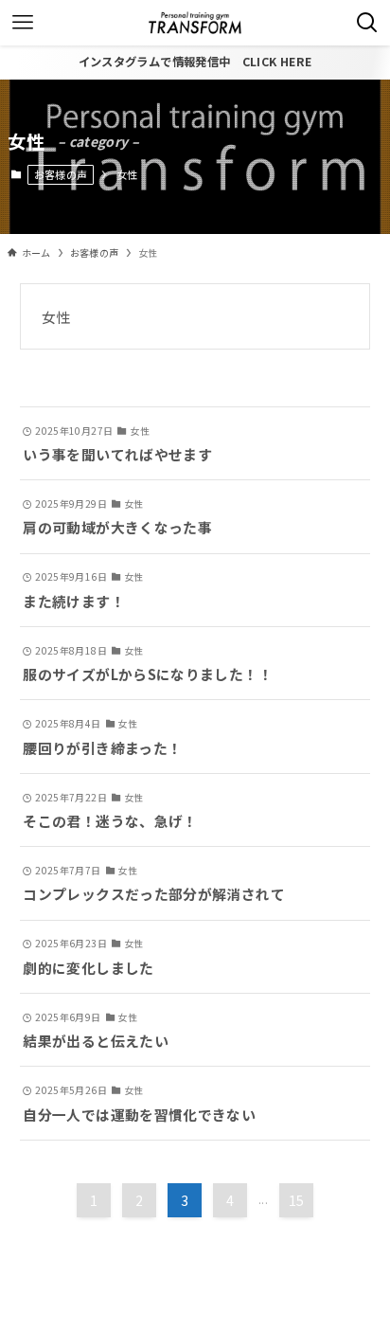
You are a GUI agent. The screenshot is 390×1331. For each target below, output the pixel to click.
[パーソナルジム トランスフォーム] (195, 22)
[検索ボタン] (367, 22)
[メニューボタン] (22, 22)
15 (297, 1200)
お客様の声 (61, 174)
